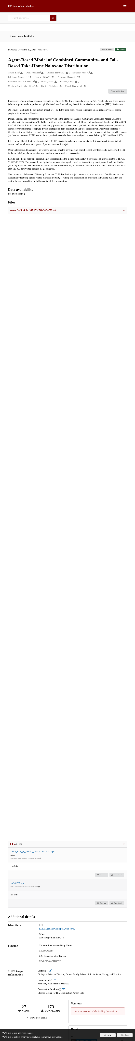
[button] (67, 210)
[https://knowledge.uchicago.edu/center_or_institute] (64, 989)
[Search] (53, 18)
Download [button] (118, 875)
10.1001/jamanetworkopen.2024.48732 (57, 929)
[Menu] (125, 6)
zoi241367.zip (17, 883)
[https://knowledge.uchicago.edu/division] (51, 971)
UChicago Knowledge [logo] (21, 6)
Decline (125, 1035)
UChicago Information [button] (15, 973)
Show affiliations (117, 91)
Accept (107, 1035)
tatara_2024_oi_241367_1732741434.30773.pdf (33, 851)
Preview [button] (103, 875)
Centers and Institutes (22, 36)
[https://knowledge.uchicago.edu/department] (55, 980)
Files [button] (16, 844)
